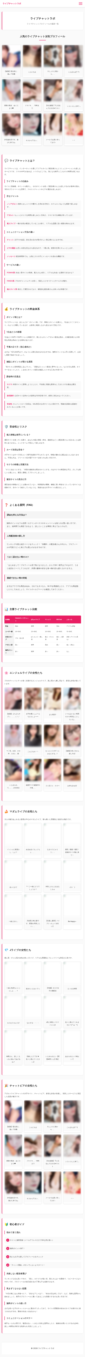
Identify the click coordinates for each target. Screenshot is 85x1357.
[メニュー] (80, 3)
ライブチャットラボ (12, 3)
